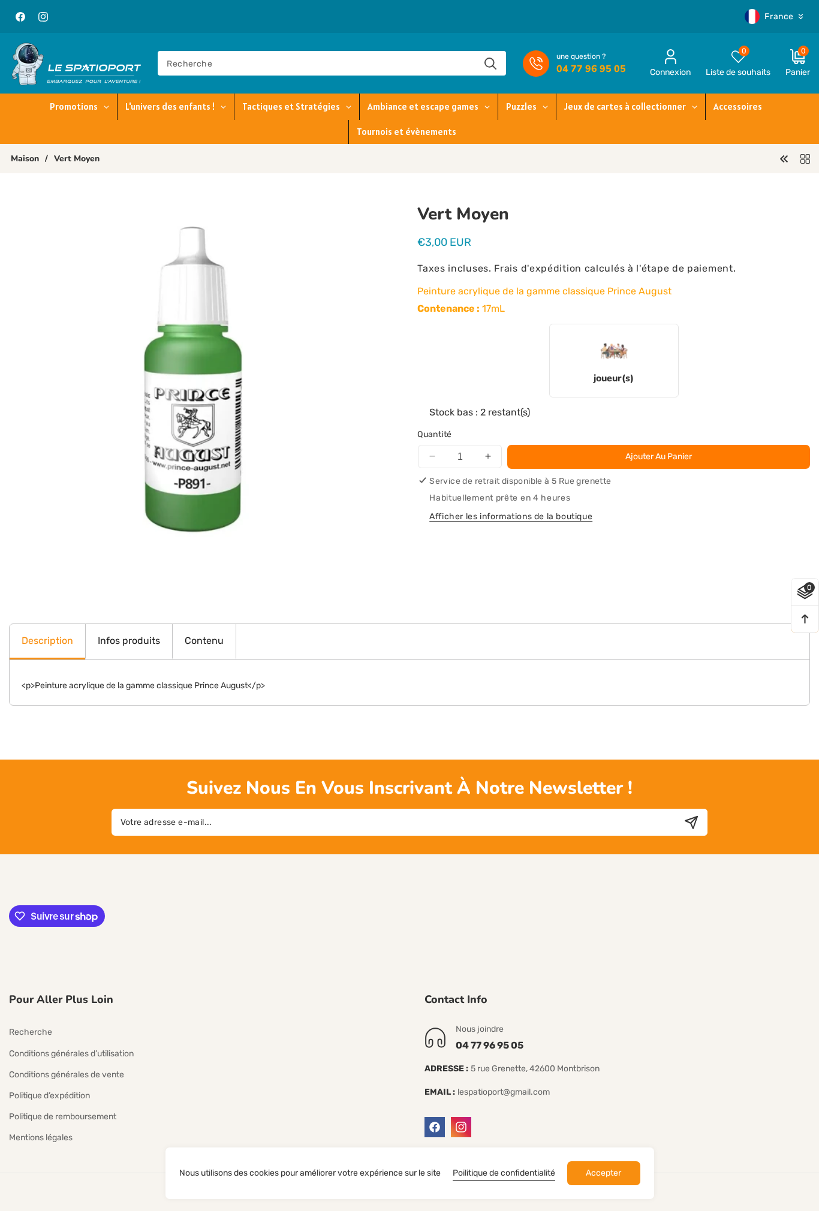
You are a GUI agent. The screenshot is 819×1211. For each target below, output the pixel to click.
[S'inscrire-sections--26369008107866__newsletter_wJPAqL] (691, 822)
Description (47, 640)
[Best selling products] (805, 158)
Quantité (434, 434)
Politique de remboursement (62, 1116)
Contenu (204, 640)
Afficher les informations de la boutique (510, 516)
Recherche (30, 1033)
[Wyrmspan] (784, 158)
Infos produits (129, 640)
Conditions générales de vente (66, 1075)
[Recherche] (490, 63)
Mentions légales (41, 1138)
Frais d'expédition (538, 267)
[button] (790, 63)
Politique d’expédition (49, 1095)
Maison (25, 158)
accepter (603, 1173)
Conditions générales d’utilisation (71, 1054)
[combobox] (331, 63)
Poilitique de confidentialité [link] (504, 1173)
